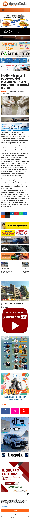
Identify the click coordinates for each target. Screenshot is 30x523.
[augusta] (15, 45)
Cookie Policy (9, 521)
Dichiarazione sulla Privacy (17, 521)
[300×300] (15, 387)
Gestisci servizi (5, 506)
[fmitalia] (15, 60)
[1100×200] (15, 38)
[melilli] (15, 353)
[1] (15, 482)
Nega (15, 514)
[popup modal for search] (26, 10)
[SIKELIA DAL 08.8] (15, 67)
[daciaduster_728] (15, 119)
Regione (3, 91)
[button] (28, 494)
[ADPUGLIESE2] (15, 256)
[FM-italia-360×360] (15, 320)
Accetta (15, 510)
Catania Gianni (12, 91)
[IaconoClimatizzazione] (15, 127)
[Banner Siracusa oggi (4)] (15, 53)
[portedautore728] (15, 225)
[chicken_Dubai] (15, 23)
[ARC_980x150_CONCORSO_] (15, 16)
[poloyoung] (15, 240)
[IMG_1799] (15, 233)
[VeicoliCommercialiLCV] (15, 31)
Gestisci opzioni (15, 517)
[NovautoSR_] (15, 438)
